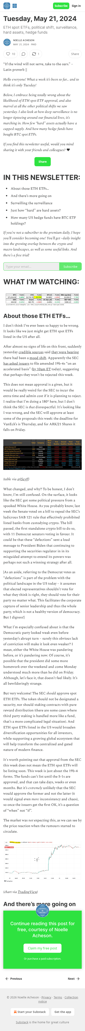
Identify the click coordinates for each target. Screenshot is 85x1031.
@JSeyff (22, 479)
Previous (16, 979)
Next (71, 979)
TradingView (27, 892)
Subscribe (61, 6)
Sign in (76, 6)
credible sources (31, 352)
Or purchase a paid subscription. (42, 958)
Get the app (62, 1012)
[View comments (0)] (23, 54)
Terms (58, 997)
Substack (22, 1022)
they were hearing (65, 352)
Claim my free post (42, 948)
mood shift (38, 358)
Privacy (46, 997)
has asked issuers (16, 363)
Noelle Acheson (23, 40)
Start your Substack (32, 1012)
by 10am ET (41, 369)
